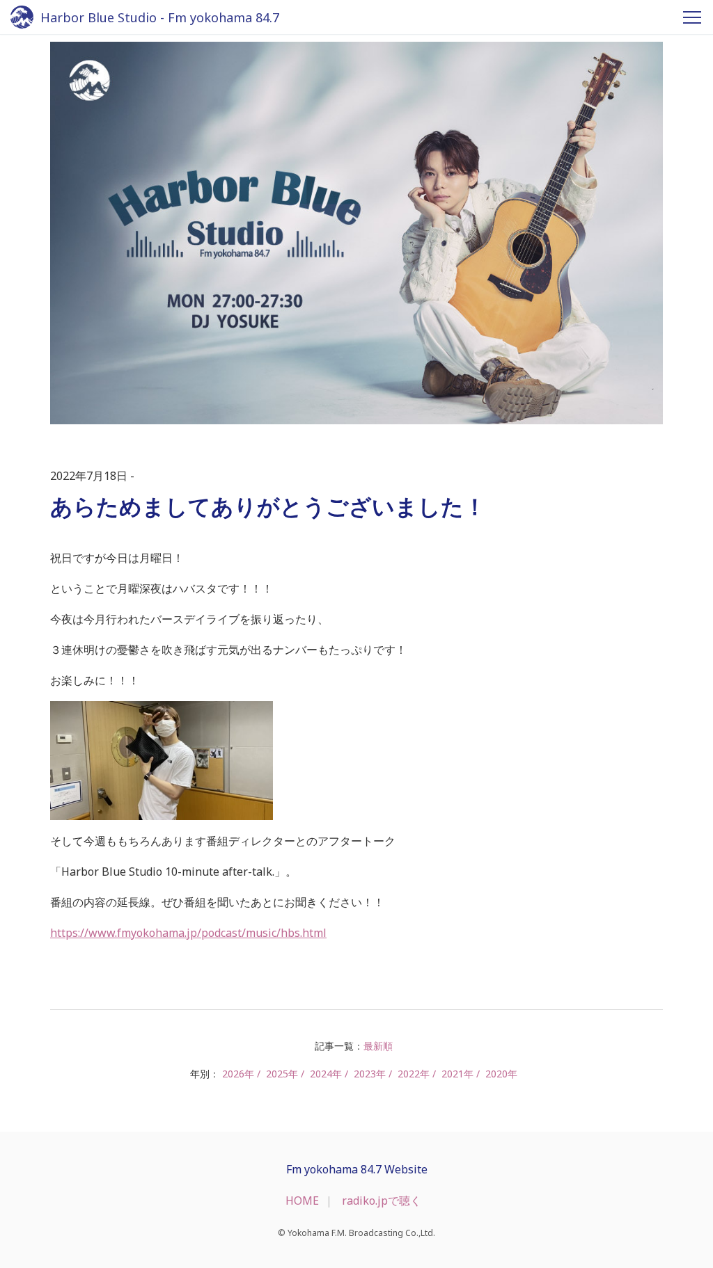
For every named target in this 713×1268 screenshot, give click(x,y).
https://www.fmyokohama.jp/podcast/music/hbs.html (188, 932)
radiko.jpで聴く (381, 1200)
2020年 (501, 1073)
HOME (302, 1200)
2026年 (238, 1073)
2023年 (370, 1073)
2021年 (457, 1073)
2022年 (414, 1073)
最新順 (378, 1045)
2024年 (326, 1073)
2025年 (282, 1073)
